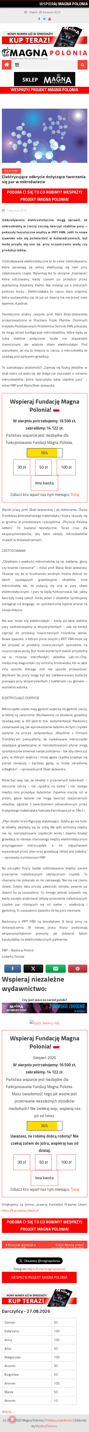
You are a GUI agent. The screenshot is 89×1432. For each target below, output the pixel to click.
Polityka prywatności (59, 1420)
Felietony (11, 171)
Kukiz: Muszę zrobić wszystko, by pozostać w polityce (67, 1245)
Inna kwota (44, 483)
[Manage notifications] (12, 1419)
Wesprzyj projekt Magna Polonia (44, 90)
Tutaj (74, 494)
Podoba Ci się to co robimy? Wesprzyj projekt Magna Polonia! (44, 196)
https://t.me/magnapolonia (46, 1268)
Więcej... (7, 1411)
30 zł (22, 467)
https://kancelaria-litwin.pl (20, 1210)
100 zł (66, 467)
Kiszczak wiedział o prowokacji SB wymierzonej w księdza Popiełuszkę (22, 1245)
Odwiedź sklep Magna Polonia (44, 79)
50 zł (43, 467)
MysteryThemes (46, 1426)
